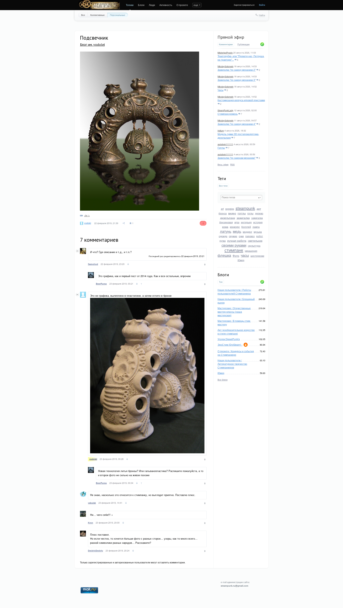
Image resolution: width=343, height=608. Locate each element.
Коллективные (97, 14)
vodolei (87, 222)
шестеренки (257, 255)
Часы (221, 90)
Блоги (141, 5)
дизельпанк (227, 218)
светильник (255, 241)
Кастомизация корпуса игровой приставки (241, 100)
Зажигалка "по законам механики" (236, 157)
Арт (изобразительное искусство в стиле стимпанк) (236, 331)
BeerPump (101, 283)
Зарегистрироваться (244, 4)
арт (259, 209)
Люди (152, 5)
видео (232, 213)
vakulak (92, 502)
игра (236, 222)
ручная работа (236, 241)
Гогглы (221, 147)
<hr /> (87, 215)
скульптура (254, 245)
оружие (233, 236)
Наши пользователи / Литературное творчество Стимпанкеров (232, 364)
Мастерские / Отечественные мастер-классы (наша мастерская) (234, 311)
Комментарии (226, 44)
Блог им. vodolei (92, 44)
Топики (130, 5)
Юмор (241, 260)
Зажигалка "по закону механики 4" (237, 124)
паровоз (250, 236)
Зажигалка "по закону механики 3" (237, 80)
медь (237, 231)
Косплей (246, 226)
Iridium (221, 130)
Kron (90, 522)
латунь (225, 231)
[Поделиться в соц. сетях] (123, 223)
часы (245, 255)
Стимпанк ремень (228, 113)
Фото (236, 256)
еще (196, 5)
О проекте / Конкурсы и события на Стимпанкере (236, 352)
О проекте (182, 5)
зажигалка (243, 218)
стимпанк (233, 250)
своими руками (234, 245)
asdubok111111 (225, 144)
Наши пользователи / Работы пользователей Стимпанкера (234, 291)
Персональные (117, 14)
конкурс (235, 227)
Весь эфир (223, 164)
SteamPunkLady (225, 110)
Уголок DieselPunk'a (229, 339)
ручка (223, 240)
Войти (262, 4)
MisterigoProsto (225, 52)
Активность (165, 5)
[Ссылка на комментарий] (128, 264)
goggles (229, 208)
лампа (256, 226)
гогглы (242, 213)
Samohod (93, 264)
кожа (225, 227)
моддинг (247, 231)
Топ (221, 282)
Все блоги (222, 379)
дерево (259, 213)
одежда (223, 236)
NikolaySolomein (225, 66)
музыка (258, 231)
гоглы (250, 213)
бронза (223, 213)
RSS (232, 164)
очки (241, 236)
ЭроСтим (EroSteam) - (230, 344)
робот (259, 236)
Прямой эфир (231, 37)
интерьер (246, 222)
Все (83, 14)
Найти (262, 15)
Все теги (223, 185)
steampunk (245, 208)
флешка (224, 255)
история (258, 222)
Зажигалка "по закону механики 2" (237, 69)
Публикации (243, 44)
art (222, 208)
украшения (251, 250)
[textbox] (241, 197)
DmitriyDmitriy (95, 550)
